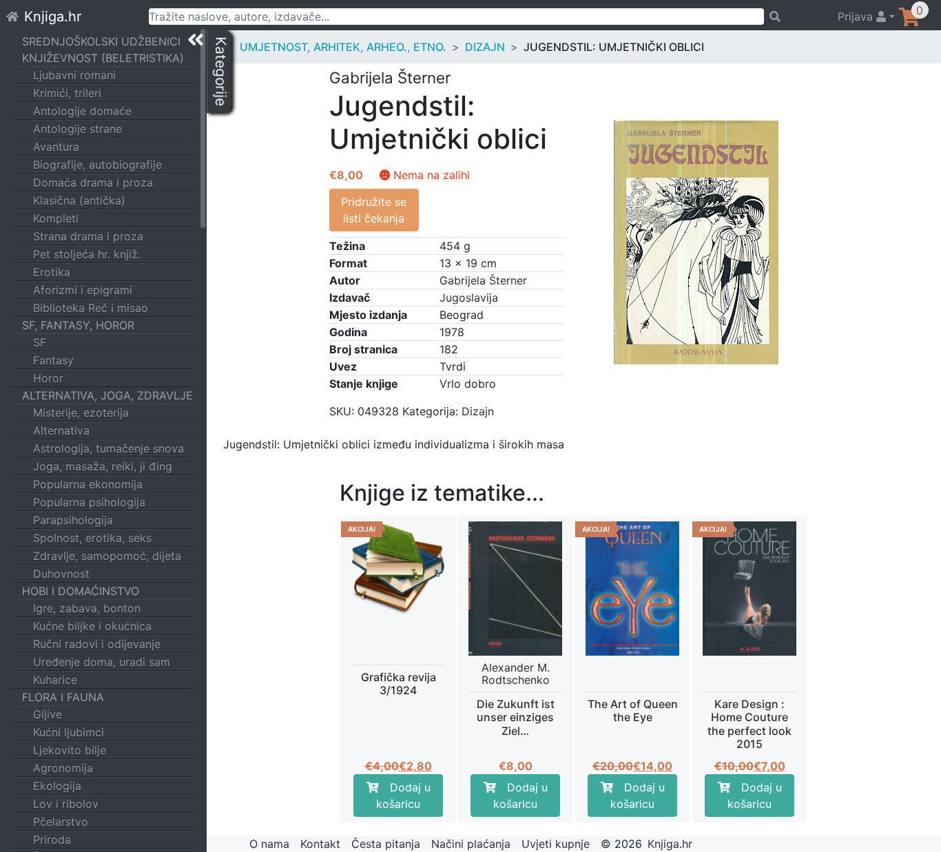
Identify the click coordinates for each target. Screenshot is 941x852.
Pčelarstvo (60, 822)
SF (39, 342)
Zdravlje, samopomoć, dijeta (107, 556)
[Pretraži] (794, 16)
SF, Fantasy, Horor (78, 325)
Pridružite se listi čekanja (373, 210)
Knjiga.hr (52, 16)
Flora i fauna (63, 697)
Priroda (52, 839)
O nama (269, 844)
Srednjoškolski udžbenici (101, 41)
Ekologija (57, 786)
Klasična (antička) (79, 200)
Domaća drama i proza (93, 182)
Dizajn (485, 47)
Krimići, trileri (67, 93)
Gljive (47, 714)
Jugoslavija (469, 297)
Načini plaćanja (470, 844)
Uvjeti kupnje (555, 844)
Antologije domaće (82, 111)
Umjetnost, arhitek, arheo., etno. (343, 47)
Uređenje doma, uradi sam (101, 662)
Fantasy (53, 360)
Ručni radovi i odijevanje (97, 644)
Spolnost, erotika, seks (92, 538)
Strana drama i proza (88, 236)
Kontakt (320, 844)
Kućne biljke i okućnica (92, 626)
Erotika (51, 272)
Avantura (56, 147)
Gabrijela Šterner (483, 280)
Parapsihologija (73, 520)
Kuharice (55, 680)
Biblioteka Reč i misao (90, 308)
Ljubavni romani (74, 75)
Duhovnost (61, 574)
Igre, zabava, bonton (87, 608)
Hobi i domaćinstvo (80, 591)
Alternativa (61, 430)
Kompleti (56, 218)
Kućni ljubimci (68, 732)
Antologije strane (77, 129)
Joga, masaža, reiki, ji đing (102, 466)
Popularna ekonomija (88, 484)
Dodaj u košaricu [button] (403, 795)
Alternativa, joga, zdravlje (107, 395)
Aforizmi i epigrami (82, 290)
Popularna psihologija (89, 502)
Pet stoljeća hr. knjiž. (87, 254)
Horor (48, 378)
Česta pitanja (385, 844)
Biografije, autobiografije (97, 165)
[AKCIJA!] (398, 567)
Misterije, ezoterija (81, 412)
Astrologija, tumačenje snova (108, 448)
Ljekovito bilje (69, 750)
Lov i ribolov (66, 804)
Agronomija (63, 768)
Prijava (857, 16)
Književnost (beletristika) (103, 58)
